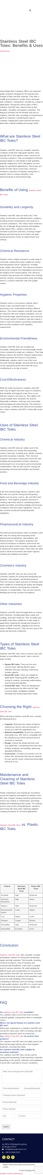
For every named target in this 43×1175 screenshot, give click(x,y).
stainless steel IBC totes (13, 1012)
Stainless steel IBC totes (10, 955)
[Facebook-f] (4, 1157)
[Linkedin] (8, 1157)
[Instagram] (13, 1157)
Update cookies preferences (11, 1174)
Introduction (5, 51)
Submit (6, 1127)
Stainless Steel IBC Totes (10, 825)
